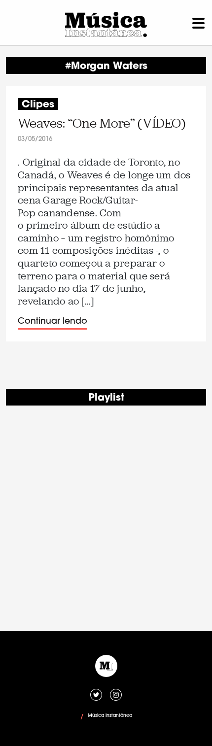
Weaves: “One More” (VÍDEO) (101, 123)
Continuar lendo (52, 321)
